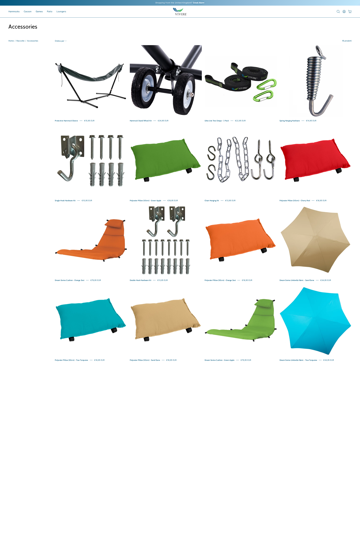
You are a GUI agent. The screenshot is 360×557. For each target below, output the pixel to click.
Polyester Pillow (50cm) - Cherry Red (295, 200)
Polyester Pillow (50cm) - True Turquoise (71, 360)
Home (11, 41)
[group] (180, 3)
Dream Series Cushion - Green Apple (219, 360)
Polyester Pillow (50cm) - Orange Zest (220, 280)
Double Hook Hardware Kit (140, 280)
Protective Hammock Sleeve (66, 120)
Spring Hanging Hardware (290, 120)
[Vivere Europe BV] (180, 11)
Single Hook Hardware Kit (65, 200)
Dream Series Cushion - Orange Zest (69, 280)
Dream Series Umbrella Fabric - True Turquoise (298, 360)
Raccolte (20, 41)
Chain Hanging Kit (212, 200)
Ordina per (59, 41)
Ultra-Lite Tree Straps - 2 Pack (217, 120)
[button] (14, 11)
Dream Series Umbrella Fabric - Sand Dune (297, 280)
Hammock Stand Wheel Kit (141, 120)
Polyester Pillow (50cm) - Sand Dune (145, 360)
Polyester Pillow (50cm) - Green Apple (145, 200)
